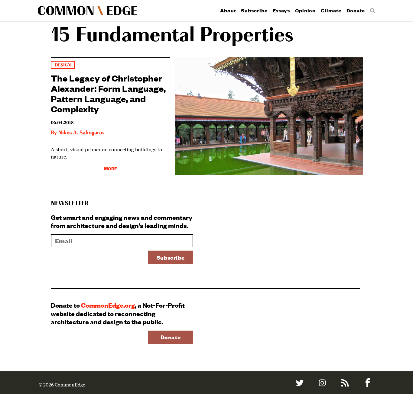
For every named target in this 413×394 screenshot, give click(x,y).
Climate (331, 10)
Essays (281, 10)
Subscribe (254, 10)
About (228, 10)
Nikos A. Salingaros (81, 133)
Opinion (305, 10)
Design (63, 65)
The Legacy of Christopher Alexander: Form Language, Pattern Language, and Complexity (108, 93)
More (110, 168)
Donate (355, 10)
